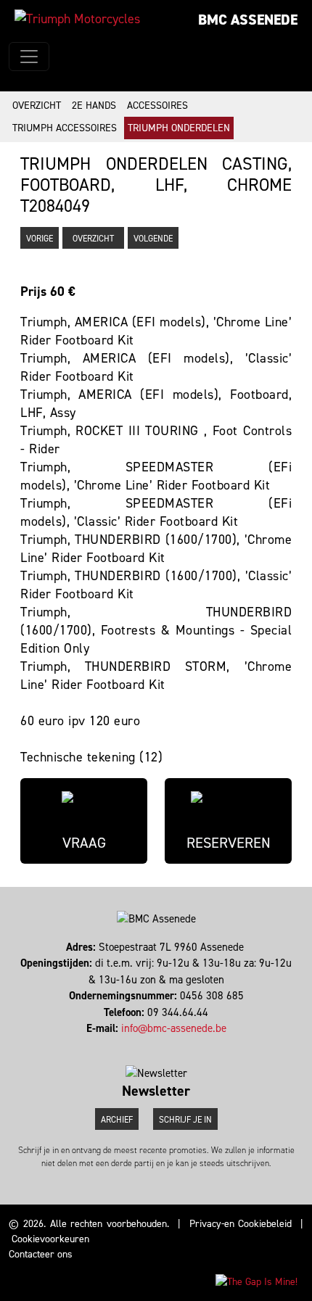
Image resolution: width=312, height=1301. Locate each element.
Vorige (39, 238)
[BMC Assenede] (77, 19)
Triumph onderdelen (179, 128)
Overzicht (36, 105)
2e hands (94, 105)
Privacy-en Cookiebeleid (240, 1224)
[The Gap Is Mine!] (256, 1281)
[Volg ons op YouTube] (166, 1045)
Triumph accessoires (64, 128)
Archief (117, 1120)
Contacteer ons (41, 1254)
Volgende (153, 238)
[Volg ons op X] (159, 1045)
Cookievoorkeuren (50, 1239)
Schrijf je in (185, 1120)
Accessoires (157, 105)
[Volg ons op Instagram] (153, 1045)
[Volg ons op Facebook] (146, 1045)
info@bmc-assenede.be (173, 1028)
